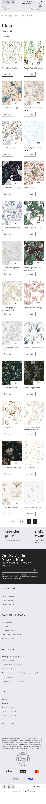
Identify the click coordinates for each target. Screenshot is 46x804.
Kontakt (4, 699)
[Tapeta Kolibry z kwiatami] (12, 453)
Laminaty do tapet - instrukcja (12, 665)
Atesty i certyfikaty (8, 723)
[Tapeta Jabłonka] (34, 173)
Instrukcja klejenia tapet (10, 657)
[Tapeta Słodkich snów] (12, 493)
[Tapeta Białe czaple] (12, 133)
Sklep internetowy (22, 791)
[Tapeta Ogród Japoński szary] (12, 253)
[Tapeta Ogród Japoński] (34, 213)
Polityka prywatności (9, 711)
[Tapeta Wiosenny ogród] (34, 493)
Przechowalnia (7, 600)
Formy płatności (7, 622)
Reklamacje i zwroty (9, 638)
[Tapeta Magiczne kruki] (34, 373)
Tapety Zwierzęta (26, 16)
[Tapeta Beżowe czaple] (12, 93)
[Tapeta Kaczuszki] (12, 413)
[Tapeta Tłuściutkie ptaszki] (34, 53)
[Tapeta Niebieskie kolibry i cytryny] (12, 213)
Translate (39, 3)
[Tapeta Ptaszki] (34, 453)
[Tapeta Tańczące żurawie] (34, 333)
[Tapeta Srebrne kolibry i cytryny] (12, 333)
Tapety (16, 16)
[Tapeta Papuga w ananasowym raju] (12, 293)
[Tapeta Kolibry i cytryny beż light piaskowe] (34, 413)
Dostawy (5, 626)
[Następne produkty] (29, 521)
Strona (12, 521)
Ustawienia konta (8, 604)
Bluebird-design (7, 16)
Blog (3, 719)
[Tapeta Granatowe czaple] (12, 173)
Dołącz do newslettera (35, 570)
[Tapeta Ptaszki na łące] (12, 53)
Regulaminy (6, 703)
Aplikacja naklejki (8, 669)
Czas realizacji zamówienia (12, 634)
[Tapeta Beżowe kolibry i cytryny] (34, 93)
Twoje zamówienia (8, 596)
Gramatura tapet (8, 661)
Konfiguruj (7, 74)
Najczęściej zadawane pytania (13, 681)
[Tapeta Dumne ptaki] (12, 373)
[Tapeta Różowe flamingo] (34, 293)
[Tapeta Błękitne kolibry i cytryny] (34, 133)
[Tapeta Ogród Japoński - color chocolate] (34, 253)
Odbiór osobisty (8, 630)
